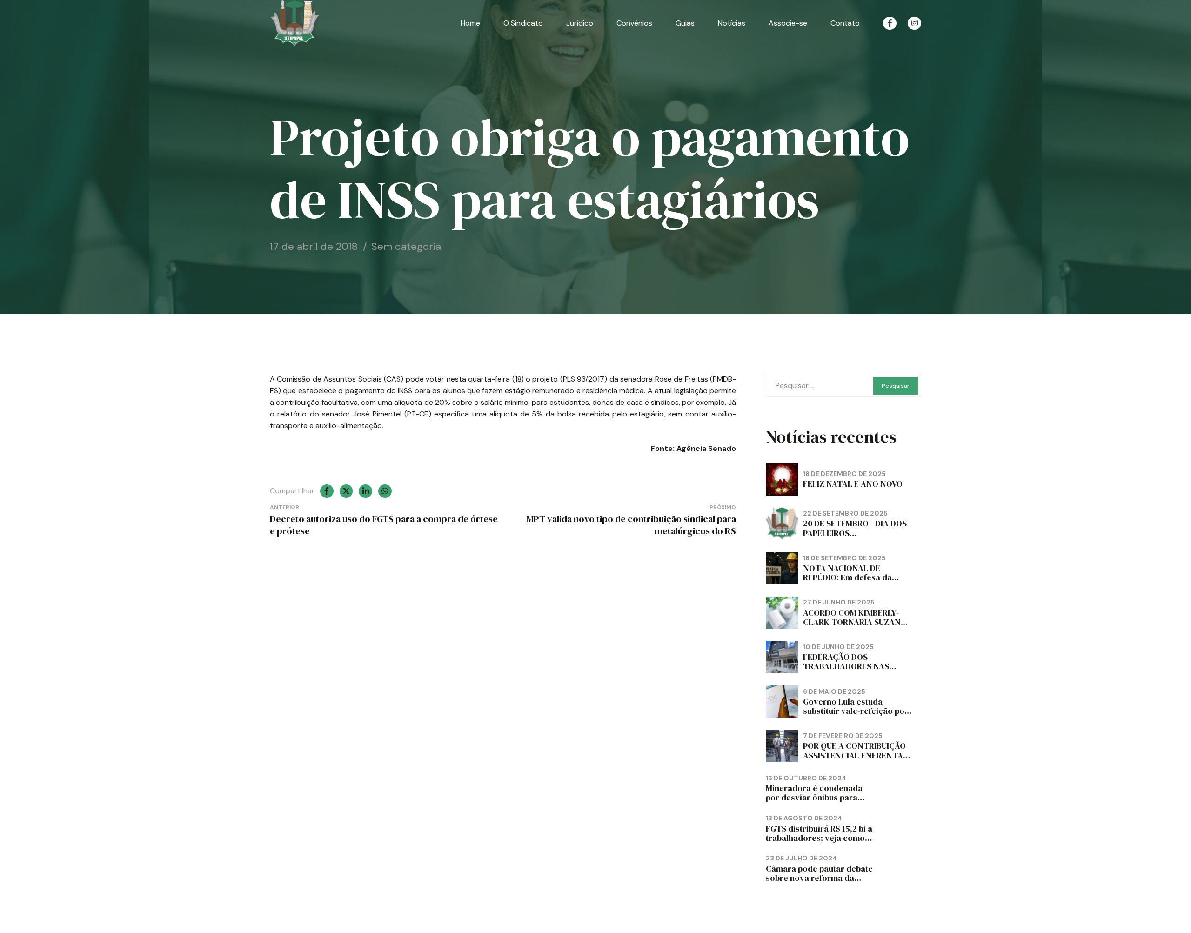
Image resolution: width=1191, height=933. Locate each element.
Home (470, 23)
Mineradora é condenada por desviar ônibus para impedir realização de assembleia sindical (814, 802)
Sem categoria (406, 246)
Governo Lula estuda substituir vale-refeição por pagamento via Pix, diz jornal (855, 715)
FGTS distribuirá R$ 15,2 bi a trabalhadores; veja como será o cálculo (819, 838)
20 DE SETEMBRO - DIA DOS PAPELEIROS (855, 527)
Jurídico (579, 23)
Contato (845, 23)
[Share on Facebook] (327, 491)
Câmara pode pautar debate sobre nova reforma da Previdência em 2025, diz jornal (819, 882)
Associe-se (788, 23)
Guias (685, 23)
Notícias (731, 23)
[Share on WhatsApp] (385, 491)
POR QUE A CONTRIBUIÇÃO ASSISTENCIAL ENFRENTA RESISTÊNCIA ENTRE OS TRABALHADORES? (854, 759)
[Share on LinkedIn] (365, 491)
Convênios (634, 23)
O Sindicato (523, 23)
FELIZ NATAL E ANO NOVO (853, 484)
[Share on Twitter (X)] (346, 491)
